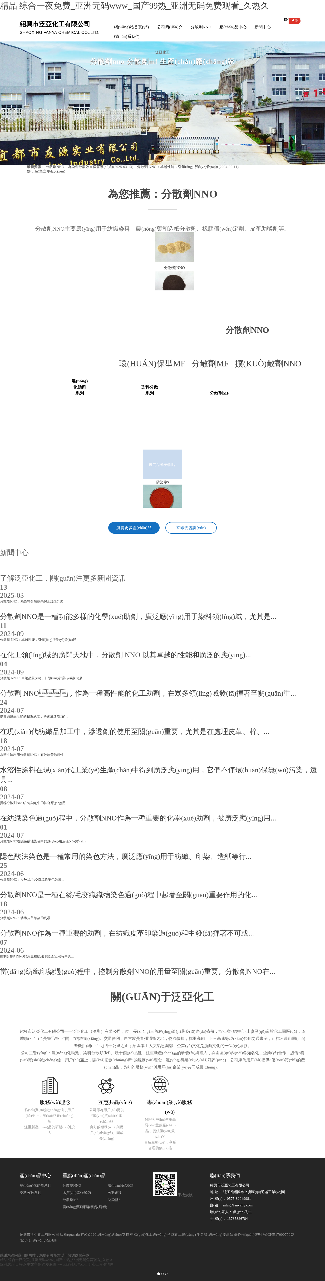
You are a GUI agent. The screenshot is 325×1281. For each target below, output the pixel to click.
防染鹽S (114, 1200)
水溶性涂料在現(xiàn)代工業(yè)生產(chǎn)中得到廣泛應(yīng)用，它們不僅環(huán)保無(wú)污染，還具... (158, 768)
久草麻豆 (49, 1264)
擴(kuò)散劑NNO (270, 363)
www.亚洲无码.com (72, 1264)
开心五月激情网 (101, 1264)
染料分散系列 (30, 1193)
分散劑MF (213, 363)
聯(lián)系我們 (126, 36)
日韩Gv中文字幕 (28, 1264)
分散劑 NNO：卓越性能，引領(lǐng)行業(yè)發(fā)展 (177, 167)
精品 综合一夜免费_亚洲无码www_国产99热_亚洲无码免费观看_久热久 (134, 5)
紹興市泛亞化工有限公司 (39, 1234)
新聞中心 (263, 27)
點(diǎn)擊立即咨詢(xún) (46, 171)
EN (286, 19)
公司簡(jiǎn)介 (169, 27)
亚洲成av (7, 1264)
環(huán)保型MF (155, 363)
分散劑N (114, 1193)
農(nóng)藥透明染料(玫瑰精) (85, 1207)
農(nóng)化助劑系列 (35, 1185)
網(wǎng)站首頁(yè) (131, 27)
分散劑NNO (201, 27)
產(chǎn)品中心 (232, 27)
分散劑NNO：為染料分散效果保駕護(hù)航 (79, 167)
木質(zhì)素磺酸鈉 (77, 1193)
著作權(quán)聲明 (248, 1234)
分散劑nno (247, 330)
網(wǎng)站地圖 (45, 1240)
